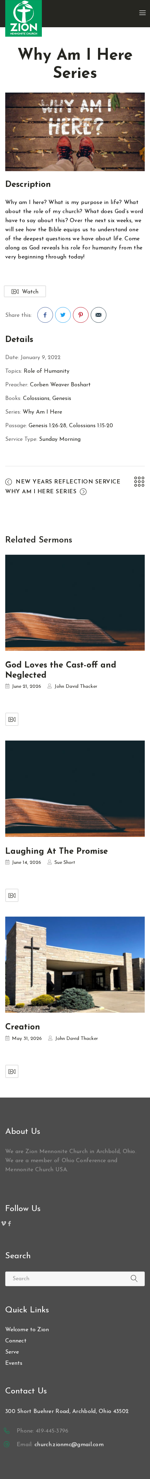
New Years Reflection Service (68, 482)
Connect (16, 1341)
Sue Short (64, 862)
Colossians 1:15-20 (91, 426)
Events (14, 1363)
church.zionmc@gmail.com (69, 1445)
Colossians (36, 398)
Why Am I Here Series (40, 492)
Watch (30, 292)
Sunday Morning (60, 439)
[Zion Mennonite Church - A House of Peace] (23, 18)
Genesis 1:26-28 (47, 426)
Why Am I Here (42, 412)
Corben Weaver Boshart (60, 385)
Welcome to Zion (27, 1330)
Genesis (61, 398)
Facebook (45, 315)
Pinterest (81, 315)
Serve (12, 1352)
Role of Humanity (46, 371)
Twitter (63, 315)
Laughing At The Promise (56, 851)
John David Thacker (75, 686)
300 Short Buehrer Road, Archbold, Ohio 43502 (67, 1411)
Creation (22, 1027)
